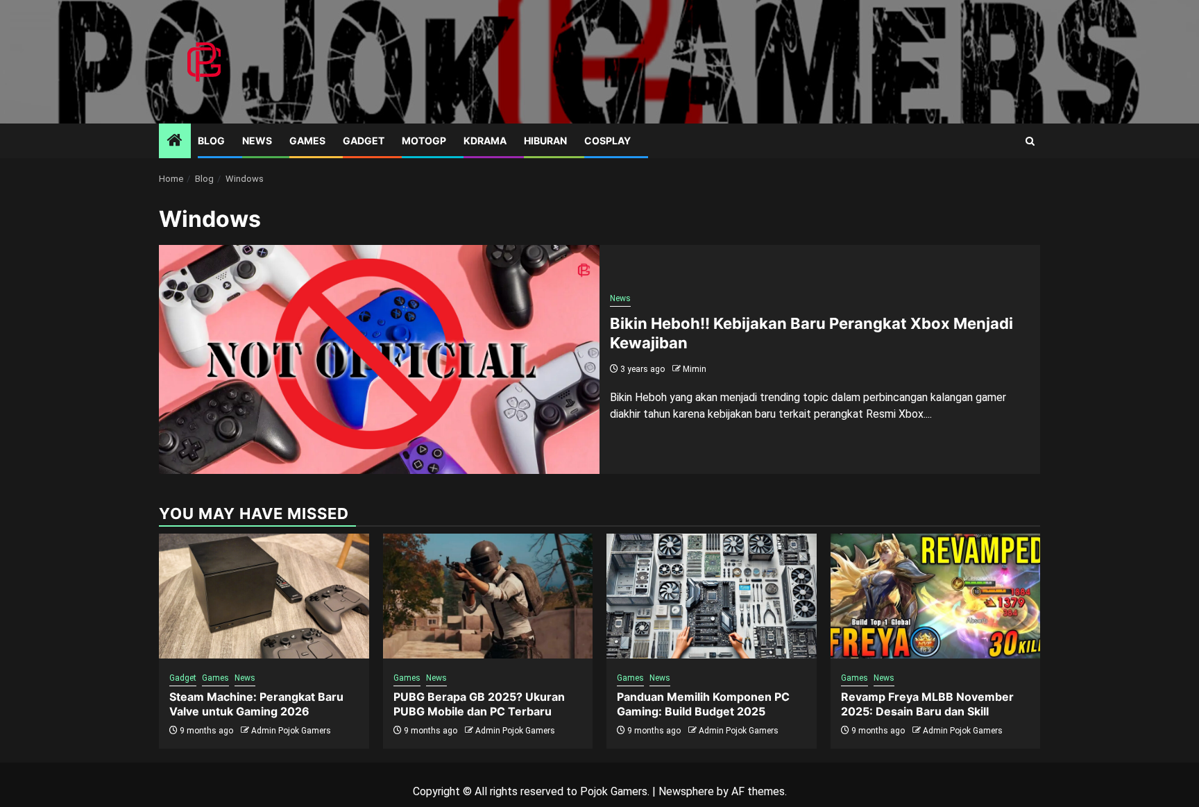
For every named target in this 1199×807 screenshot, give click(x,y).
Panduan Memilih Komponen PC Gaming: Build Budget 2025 (703, 704)
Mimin (694, 369)
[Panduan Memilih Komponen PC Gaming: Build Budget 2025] (711, 596)
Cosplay (607, 140)
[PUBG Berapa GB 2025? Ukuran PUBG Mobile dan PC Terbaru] (488, 596)
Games (307, 140)
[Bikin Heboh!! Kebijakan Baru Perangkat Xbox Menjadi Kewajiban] (379, 359)
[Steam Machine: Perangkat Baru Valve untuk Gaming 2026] (264, 596)
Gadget (363, 140)
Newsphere (686, 791)
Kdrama (485, 140)
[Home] (174, 141)
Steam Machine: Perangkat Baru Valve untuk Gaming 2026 (256, 704)
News (257, 140)
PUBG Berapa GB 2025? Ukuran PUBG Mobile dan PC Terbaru (479, 704)
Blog (211, 140)
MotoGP (424, 140)
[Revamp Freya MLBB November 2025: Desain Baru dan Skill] (936, 596)
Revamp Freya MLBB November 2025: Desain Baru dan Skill (927, 704)
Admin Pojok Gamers (291, 731)
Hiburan (545, 140)
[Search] (1030, 141)
